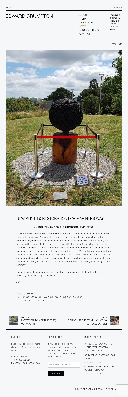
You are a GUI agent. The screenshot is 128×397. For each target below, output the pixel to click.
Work (83, 18)
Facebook (115, 15)
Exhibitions (87, 22)
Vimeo (113, 24)
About (83, 15)
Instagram (115, 18)
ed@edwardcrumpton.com (25, 363)
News (83, 26)
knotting (37, 297)
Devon (26, 297)
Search (118, 8)
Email (112, 29)
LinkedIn (114, 27)
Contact (85, 33)
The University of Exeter (30, 300)
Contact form (19, 357)
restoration (69, 297)
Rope (80, 297)
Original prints (89, 29)
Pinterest (115, 21)
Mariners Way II (52, 297)
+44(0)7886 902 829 (21, 360)
